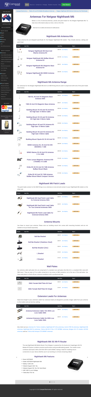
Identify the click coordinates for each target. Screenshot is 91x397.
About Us (32, 4)
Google (2, 35)
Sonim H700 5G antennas (71, 327)
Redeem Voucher (52, 4)
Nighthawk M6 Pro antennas (31, 329)
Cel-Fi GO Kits (4, 68)
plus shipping (65, 49)
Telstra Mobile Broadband (6, 57)
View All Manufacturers (5, 46)
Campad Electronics (21, 11)
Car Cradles (3, 70)
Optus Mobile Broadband (6, 55)
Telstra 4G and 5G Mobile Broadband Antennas (41, 11)
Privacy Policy (4, 94)
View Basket (66, 5)
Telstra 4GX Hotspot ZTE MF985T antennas (40, 331)
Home (27, 4)
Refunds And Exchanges (6, 98)
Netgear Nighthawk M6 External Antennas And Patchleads (71, 11)
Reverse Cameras (5, 85)
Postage (45, 4)
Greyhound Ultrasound (6, 90)
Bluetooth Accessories (5, 66)
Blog (59, 4)
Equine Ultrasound (5, 92)
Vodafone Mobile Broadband (7, 59)
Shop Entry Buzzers (5, 88)
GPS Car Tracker (4, 78)
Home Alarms (4, 80)
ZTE (1, 44)
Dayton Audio (4, 75)
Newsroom (3, 96)
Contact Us (39, 4)
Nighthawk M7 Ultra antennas (55, 327)
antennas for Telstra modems (37, 327)
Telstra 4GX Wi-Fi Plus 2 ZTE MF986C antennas (54, 329)
